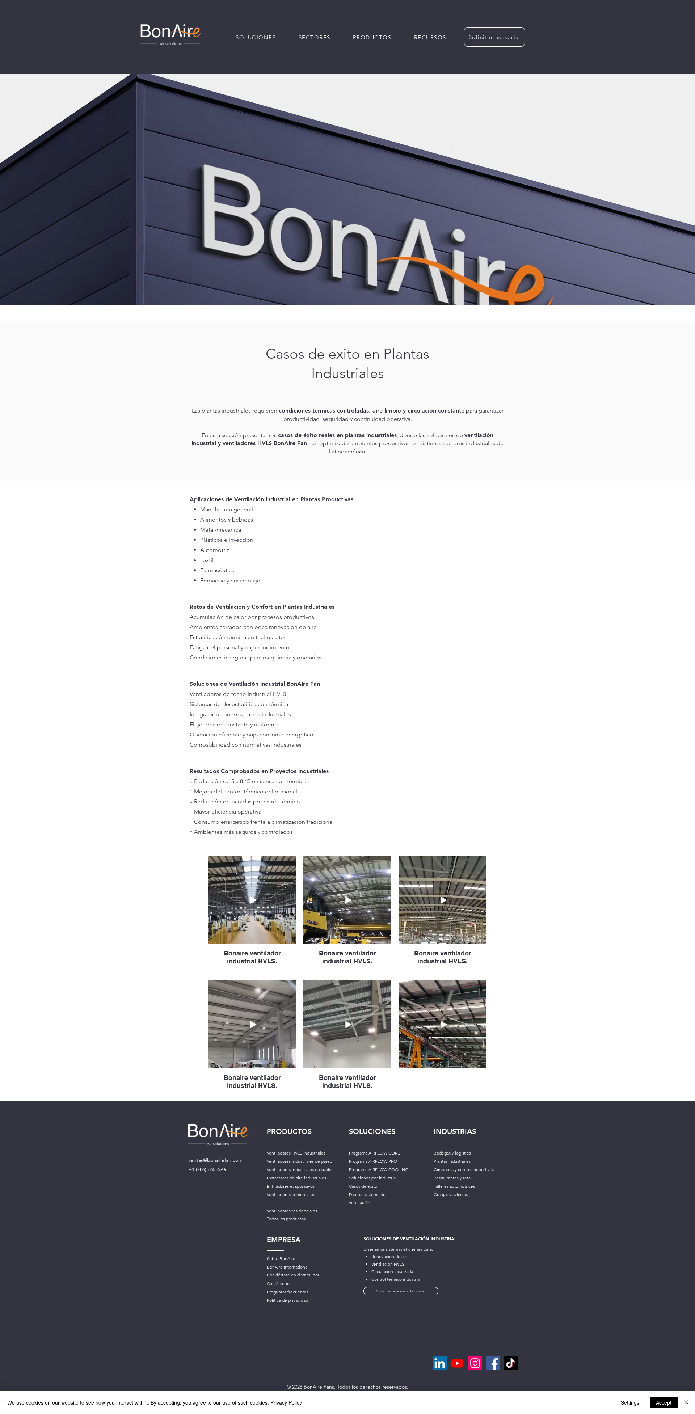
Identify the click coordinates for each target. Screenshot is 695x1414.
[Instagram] (475, 1363)
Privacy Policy (286, 1402)
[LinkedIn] (440, 1363)
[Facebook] (493, 1363)
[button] (372, 37)
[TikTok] (511, 1363)
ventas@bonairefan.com (216, 1160)
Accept (663, 1402)
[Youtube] (457, 1363)
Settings (630, 1402)
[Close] (686, 1402)
